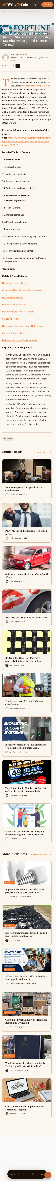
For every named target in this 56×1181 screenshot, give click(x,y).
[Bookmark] (33, 1174)
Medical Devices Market (14, 304)
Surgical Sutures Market (14, 333)
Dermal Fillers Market (12, 297)
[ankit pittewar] (5, 57)
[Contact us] (47, 1175)
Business (11, 11)
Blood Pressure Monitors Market (18, 311)
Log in (35, 4)
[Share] (41, 1174)
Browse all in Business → (41, 854)
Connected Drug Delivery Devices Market (22, 290)
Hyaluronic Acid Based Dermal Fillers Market (23, 326)
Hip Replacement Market (14, 283)
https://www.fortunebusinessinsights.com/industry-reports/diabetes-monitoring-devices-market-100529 (27, 141)
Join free (47, 4)
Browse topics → (44, 452)
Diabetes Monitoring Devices (35, 85)
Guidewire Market (10, 318)
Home (4, 11)
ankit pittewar (17, 54)
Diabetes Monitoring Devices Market (20, 340)
